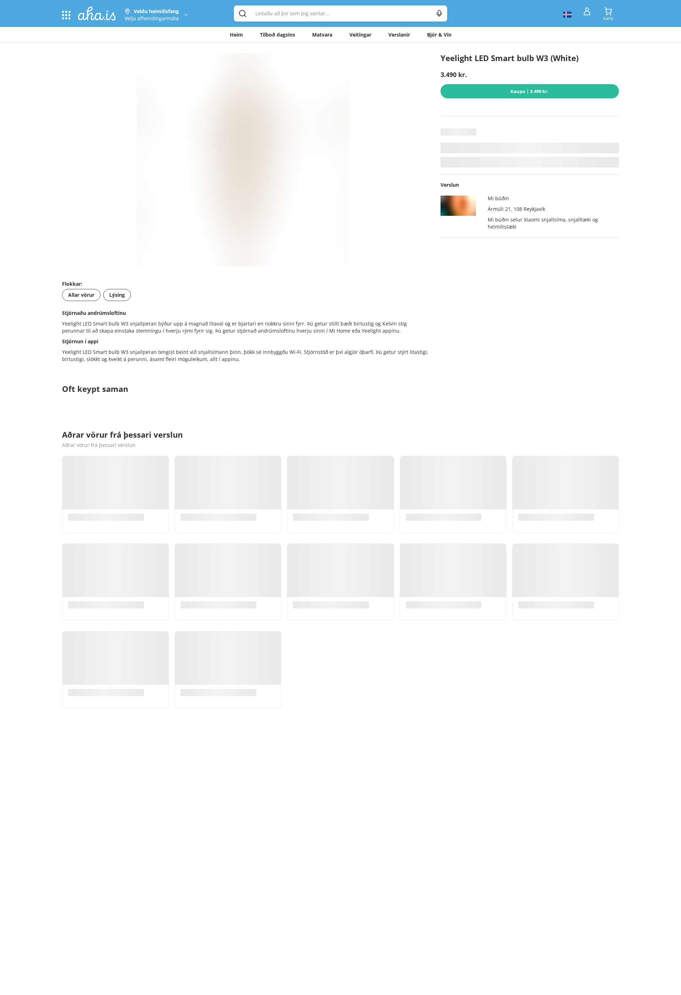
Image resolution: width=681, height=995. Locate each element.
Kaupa (529, 91)
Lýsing (117, 294)
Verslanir (399, 34)
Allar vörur (81, 294)
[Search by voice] (439, 13)
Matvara (322, 34)
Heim (236, 34)
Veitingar (360, 34)
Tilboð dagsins (277, 34)
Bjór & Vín (439, 34)
